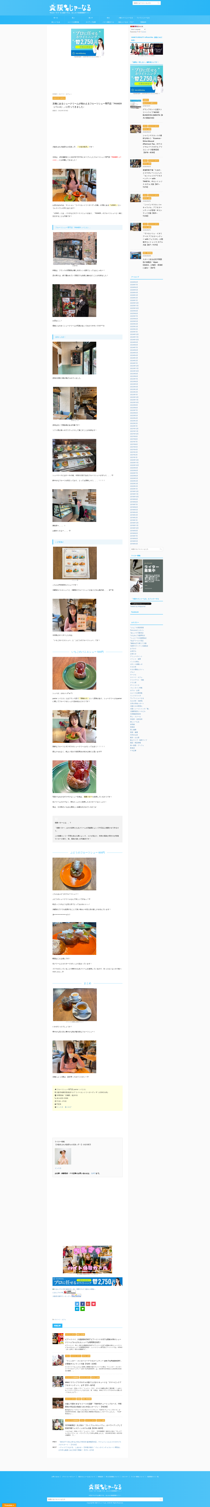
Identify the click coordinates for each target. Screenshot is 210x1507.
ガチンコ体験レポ (136, 664)
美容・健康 (134, 732)
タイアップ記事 (91, 22)
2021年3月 (134, 452)
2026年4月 (134, 292)
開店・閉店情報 (135, 743)
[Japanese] (140, 26)
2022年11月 (134, 400)
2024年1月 (134, 363)
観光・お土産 (134, 737)
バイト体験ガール (108, 22)
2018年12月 (134, 523)
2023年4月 (134, 387)
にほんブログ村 (57, 1292)
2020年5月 (134, 478)
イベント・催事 (135, 659)
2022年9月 (134, 405)
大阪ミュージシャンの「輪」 (140, 709)
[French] (138, 26)
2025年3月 (134, 326)
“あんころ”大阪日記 (137, 633)
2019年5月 (134, 510)
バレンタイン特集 (136, 688)
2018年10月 (134, 528)
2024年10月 (134, 339)
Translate (143, 32)
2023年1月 (134, 394)
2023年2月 (134, 392)
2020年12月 (134, 460)
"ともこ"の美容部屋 (137, 627)
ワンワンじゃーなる (143, 18)
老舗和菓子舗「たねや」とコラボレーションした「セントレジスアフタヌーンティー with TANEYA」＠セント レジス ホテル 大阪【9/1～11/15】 (152, 178)
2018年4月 (134, 544)
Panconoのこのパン (137, 630)
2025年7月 (134, 316)
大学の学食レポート (137, 703)
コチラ (93, 1173)
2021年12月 (134, 428)
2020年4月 (134, 481)
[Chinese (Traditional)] (133, 26)
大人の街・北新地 (136, 701)
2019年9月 (134, 499)
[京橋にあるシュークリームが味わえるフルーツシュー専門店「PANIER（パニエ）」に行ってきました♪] (77, 1309)
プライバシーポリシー (68, 1476)
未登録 (132, 724)
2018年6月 (134, 538)
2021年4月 (134, 449)
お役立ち (133, 651)
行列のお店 (134, 735)
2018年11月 (134, 525)
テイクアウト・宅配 (137, 680)
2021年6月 (134, 444)
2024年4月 (134, 355)
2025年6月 (134, 319)
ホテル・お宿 (134, 690)
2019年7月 (134, 504)
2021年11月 (134, 431)
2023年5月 (134, 384)
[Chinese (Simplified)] (131, 26)
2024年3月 (134, 358)
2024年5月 (134, 353)
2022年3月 (134, 421)
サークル (133, 675)
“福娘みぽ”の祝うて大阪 (138, 643)
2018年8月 (134, 533)
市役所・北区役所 (136, 719)
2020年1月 (134, 489)
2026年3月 (134, 295)
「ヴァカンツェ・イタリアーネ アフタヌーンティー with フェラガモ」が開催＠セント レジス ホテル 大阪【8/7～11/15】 (153, 239)
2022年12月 (134, 397)
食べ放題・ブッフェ (137, 745)
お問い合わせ (55, 1476)
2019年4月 (134, 512)
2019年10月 (134, 496)
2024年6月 (134, 350)
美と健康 (133, 729)
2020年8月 (134, 470)
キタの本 (133, 667)
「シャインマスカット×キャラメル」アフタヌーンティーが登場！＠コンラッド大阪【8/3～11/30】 (152, 210)
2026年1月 (134, 300)
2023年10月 (134, 371)
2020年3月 (134, 483)
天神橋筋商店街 (135, 714)
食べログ (68, 1107)
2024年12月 (134, 334)
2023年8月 (134, 376)
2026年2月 (134, 298)
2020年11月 (134, 462)
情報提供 (143, 22)
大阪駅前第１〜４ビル (137, 711)
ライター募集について (137, 1476)
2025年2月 (134, 329)
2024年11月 (134, 337)
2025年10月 (134, 308)
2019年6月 (134, 507)
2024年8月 (134, 345)
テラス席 (133, 682)
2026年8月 (134, 282)
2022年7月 (134, 410)
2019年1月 (134, 520)
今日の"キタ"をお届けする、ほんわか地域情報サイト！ (105, 1495)
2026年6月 (134, 287)
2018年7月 (134, 536)
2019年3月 (134, 515)
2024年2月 (134, 360)
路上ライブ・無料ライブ (138, 740)
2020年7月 (134, 473)
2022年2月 (134, 423)
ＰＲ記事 (133, 750)
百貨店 (132, 727)
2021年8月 (134, 439)
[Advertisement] (87, 75)
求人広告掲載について (112, 1476)
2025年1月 (134, 332)
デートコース (134, 685)
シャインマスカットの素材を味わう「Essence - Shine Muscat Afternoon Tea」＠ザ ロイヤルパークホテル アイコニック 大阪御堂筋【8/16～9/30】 (152, 144)
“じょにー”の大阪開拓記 (138, 638)
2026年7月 (134, 285)
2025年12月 (134, 303)
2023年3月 (134, 389)
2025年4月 (134, 324)
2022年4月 (134, 418)
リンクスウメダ (135, 695)
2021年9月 (134, 436)
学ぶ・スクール (135, 716)
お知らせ (133, 654)
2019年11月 (134, 494)
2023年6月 (134, 381)
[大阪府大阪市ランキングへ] (70, 1292)
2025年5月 (134, 321)
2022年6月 (134, 413)
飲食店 (132, 748)
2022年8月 (134, 408)
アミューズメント (136, 656)
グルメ (132, 672)
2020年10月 (134, 465)
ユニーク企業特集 (73, 22)
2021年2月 (134, 455)
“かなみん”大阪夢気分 (137, 635)
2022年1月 (134, 426)
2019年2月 (134, 517)
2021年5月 (134, 447)
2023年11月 (134, 368)
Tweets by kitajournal (137, 606)
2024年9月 (134, 342)
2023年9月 (134, 374)
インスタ (60, 1107)
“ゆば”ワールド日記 (137, 641)
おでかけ (133, 648)
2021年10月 (134, 434)
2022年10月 (134, 402)
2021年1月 (133, 457)
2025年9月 (134, 311)
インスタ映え (134, 661)
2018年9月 (134, 531)
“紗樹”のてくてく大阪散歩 (139, 646)
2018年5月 (134, 541)
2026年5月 (134, 290)
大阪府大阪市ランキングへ (61, 1296)
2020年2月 (134, 486)
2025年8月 (134, 313)
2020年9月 (134, 468)
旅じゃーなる (56, 22)
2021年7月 (134, 442)
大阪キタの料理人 (136, 706)
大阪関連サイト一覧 (153, 1476)
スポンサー (125, 1476)
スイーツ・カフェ (60, 1319)
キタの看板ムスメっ (137, 669)
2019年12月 (134, 491)
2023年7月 (134, 379)
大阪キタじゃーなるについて (86, 1476)
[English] (135, 26)
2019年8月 (134, 502)
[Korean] (142, 26)
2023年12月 (134, 366)
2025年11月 (134, 305)
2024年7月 (134, 347)
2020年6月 (134, 476)
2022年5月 (134, 415)
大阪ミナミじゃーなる (126, 18)
